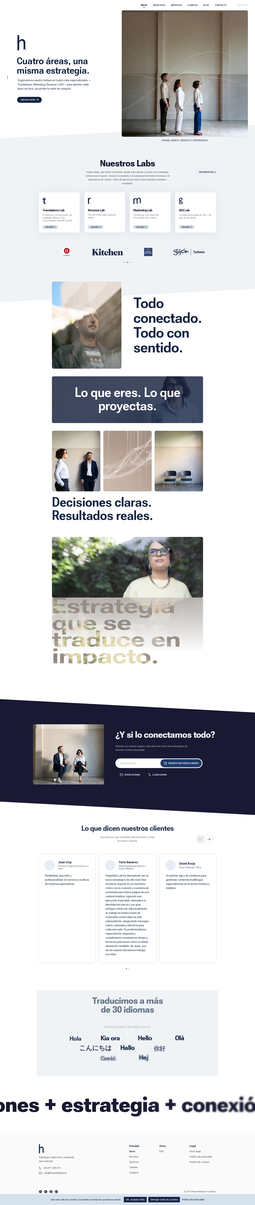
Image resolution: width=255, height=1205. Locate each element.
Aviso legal (195, 1151)
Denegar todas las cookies (164, 1199)
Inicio (144, 5)
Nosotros (159, 5)
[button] (7, 75)
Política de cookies (199, 1162)
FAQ (161, 1151)
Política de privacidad (200, 1156)
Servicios (176, 5)
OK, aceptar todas (135, 1199)
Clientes (192, 5)
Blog (206, 5)
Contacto (221, 5)
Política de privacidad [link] (193, 1199)
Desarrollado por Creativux (203, 1191)
